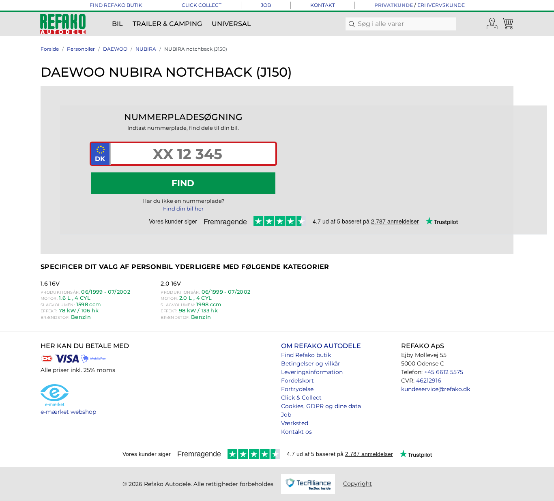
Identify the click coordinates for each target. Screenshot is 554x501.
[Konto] (492, 24)
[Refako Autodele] (63, 24)
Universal (231, 24)
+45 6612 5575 (443, 372)
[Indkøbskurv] (508, 24)
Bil (117, 24)
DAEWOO (115, 49)
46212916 (428, 380)
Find (183, 183)
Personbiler (81, 49)
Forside (50, 49)
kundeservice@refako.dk (435, 389)
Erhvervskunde (441, 5)
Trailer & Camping (167, 24)
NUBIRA (145, 49)
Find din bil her (183, 208)
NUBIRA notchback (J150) (195, 49)
